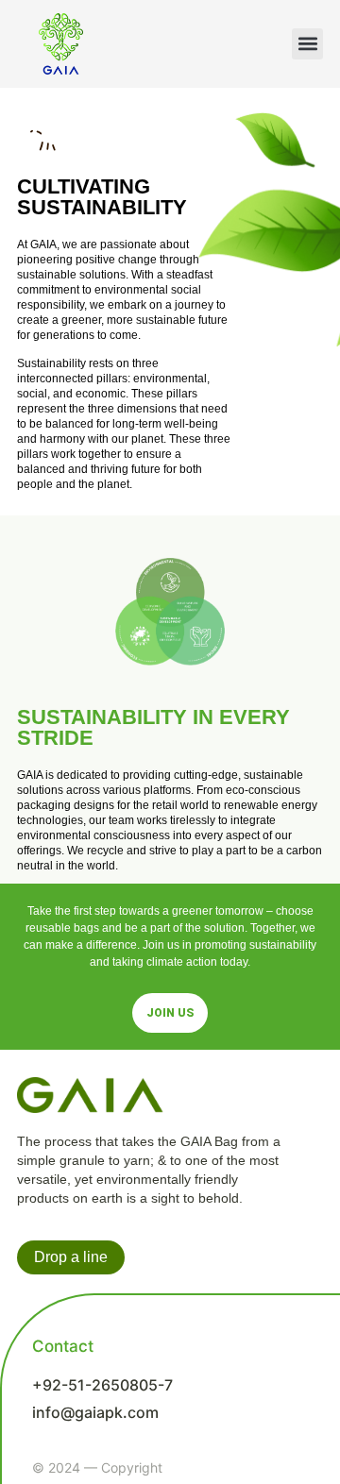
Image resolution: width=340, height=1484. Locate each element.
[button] (307, 43)
